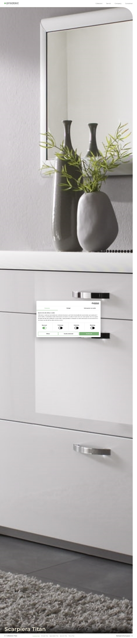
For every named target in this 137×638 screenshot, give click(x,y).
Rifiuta (48, 333)
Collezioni (99, 3)
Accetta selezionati (68, 333)
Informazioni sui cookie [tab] (90, 308)
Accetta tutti (89, 333)
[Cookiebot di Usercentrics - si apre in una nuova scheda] (93, 303)
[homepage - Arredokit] (11, 3)
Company (118, 3)
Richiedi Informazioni (123, 636)
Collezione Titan (11, 636)
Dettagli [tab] (68, 308)
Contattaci (129, 3)
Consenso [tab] (47, 308)
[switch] (60, 328)
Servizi (108, 3)
